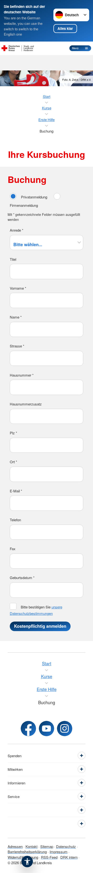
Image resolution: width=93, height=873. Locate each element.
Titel (13, 259)
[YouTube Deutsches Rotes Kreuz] (46, 728)
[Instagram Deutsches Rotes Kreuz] (64, 728)
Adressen (15, 846)
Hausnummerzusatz (26, 403)
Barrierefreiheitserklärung (27, 851)
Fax (13, 548)
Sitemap (46, 846)
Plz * (13, 432)
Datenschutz (66, 846)
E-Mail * (16, 490)
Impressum (58, 851)
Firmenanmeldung (24, 205)
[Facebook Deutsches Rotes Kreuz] (28, 728)
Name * (16, 316)
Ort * (13, 461)
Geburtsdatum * (22, 577)
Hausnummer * (22, 375)
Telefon (15, 519)
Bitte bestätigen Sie (36, 610)
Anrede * (16, 230)
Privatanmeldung (34, 196)
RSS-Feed (49, 857)
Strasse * (17, 345)
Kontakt (31, 846)
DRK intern (69, 857)
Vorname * (18, 288)
